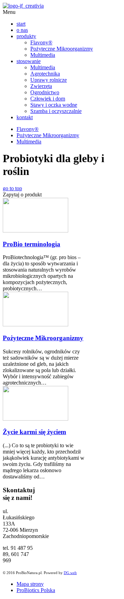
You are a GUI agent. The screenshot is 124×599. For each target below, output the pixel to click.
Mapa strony (30, 584)
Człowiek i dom (47, 99)
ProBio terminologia (31, 244)
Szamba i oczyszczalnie (56, 111)
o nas (22, 30)
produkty (26, 36)
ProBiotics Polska (36, 590)
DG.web (70, 573)
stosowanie (29, 61)
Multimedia (42, 55)
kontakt (25, 117)
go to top (12, 188)
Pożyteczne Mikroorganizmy (61, 49)
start (21, 24)
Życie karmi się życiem (34, 431)
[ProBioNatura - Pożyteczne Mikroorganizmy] (23, 6)
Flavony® (41, 42)
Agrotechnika (45, 74)
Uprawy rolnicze (48, 80)
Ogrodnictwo (44, 92)
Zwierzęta (41, 86)
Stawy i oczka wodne (53, 105)
